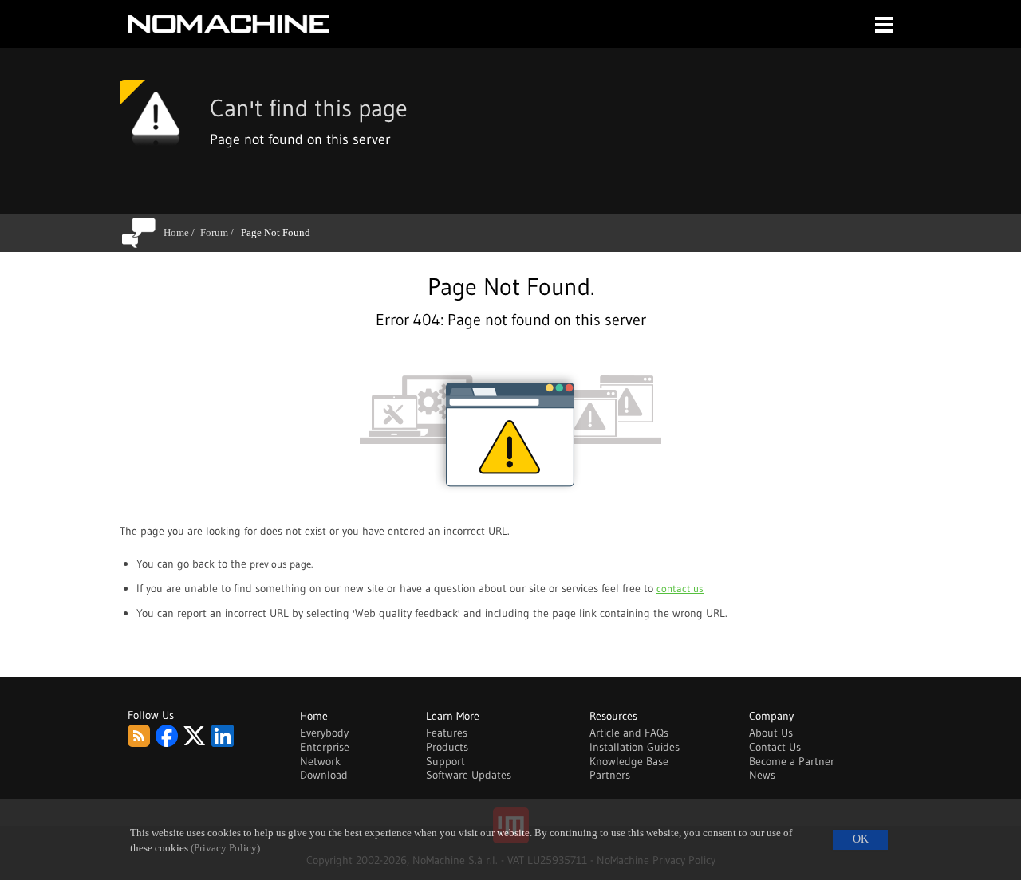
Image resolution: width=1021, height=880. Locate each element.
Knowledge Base (628, 761)
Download (324, 775)
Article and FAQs (628, 732)
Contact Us (775, 747)
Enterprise (324, 747)
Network (320, 761)
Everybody (324, 732)
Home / (182, 232)
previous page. (281, 563)
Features (446, 732)
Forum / (219, 232)
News (762, 775)
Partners (609, 775)
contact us (680, 588)
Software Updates (468, 775)
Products (447, 747)
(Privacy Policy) (225, 848)
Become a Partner (791, 761)
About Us (771, 732)
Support (445, 761)
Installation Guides (634, 747)
